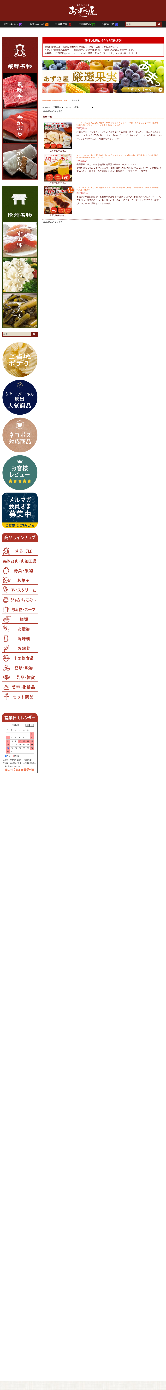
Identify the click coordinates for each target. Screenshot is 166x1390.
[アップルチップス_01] (58, 147)
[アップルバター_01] (58, 212)
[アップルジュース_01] (58, 180)
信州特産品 (84, 24)
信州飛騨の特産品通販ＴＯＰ (55, 100)
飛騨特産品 (61, 24)
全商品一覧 (108, 24)
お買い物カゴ (11, 24)
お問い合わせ (37, 24)
